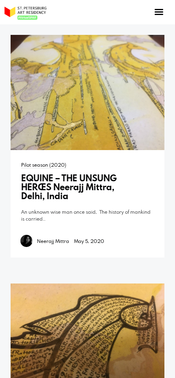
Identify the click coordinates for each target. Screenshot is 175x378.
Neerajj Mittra (53, 241)
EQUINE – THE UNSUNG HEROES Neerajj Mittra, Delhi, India (69, 187)
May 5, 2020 (89, 241)
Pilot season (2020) (43, 164)
